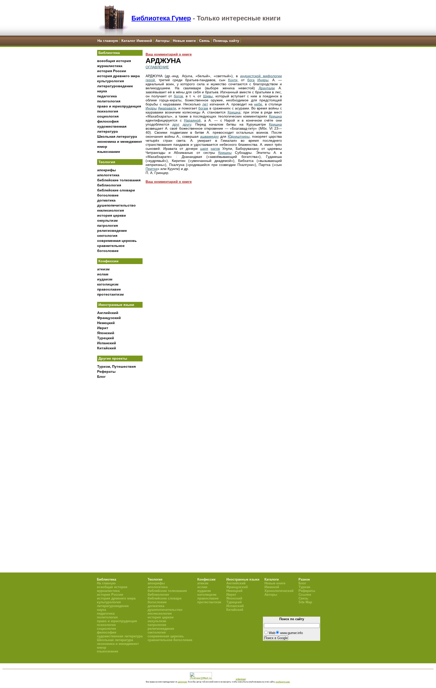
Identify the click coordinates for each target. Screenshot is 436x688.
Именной (271, 587)
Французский (109, 318)
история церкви (111, 215)
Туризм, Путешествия (116, 366)
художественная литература (120, 636)
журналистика (109, 66)
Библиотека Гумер (161, 18)
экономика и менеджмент (119, 141)
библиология (109, 185)
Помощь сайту (226, 41)
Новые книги (184, 41)
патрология (107, 225)
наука (102, 91)
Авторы (162, 41)
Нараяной (192, 120)
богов (178, 96)
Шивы (208, 96)
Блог (101, 377)
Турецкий (105, 338)
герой (150, 80)
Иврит (102, 328)
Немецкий (106, 323)
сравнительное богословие (170, 640)
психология (107, 111)
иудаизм (104, 279)
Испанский (106, 343)
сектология (107, 236)
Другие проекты (112, 358)
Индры (262, 80)
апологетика (108, 175)
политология (108, 101)
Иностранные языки (116, 305)
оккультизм (107, 220)
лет (205, 104)
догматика (106, 200)
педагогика (107, 96)
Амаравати (167, 108)
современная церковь (117, 241)
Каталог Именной (136, 41)
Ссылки (304, 594)
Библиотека (109, 53)
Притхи (151, 169)
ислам (102, 274)
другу (187, 124)
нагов (215, 149)
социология (108, 116)
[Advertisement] (120, 464)
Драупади (267, 88)
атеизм (103, 269)
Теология (106, 162)
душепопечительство (116, 205)
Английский (107, 313)
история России (111, 71)
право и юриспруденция (119, 106)
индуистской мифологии (261, 76)
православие (109, 289)
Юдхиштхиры (239, 136)
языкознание (108, 152)
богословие (108, 195)
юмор (102, 147)
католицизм (107, 284)
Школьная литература (117, 136)
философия (108, 121)
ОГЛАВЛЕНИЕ (157, 67)
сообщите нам (283, 681)
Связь (204, 41)
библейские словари (116, 190)
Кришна (234, 112)
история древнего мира (118, 76)
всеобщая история (114, 61)
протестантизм (110, 294)
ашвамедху (209, 136)
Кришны (225, 153)
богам (203, 108)
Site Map (305, 602)
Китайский (106, 348)
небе (258, 104)
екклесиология (110, 210)
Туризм (304, 587)
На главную (107, 41)
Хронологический (278, 591)
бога (251, 80)
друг (175, 124)
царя (204, 149)
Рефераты (106, 371)
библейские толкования (119, 180)
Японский (105, 333)
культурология (110, 81)
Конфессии (108, 261)
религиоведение (112, 230)
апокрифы (106, 170)
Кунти (232, 80)
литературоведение (115, 86)
